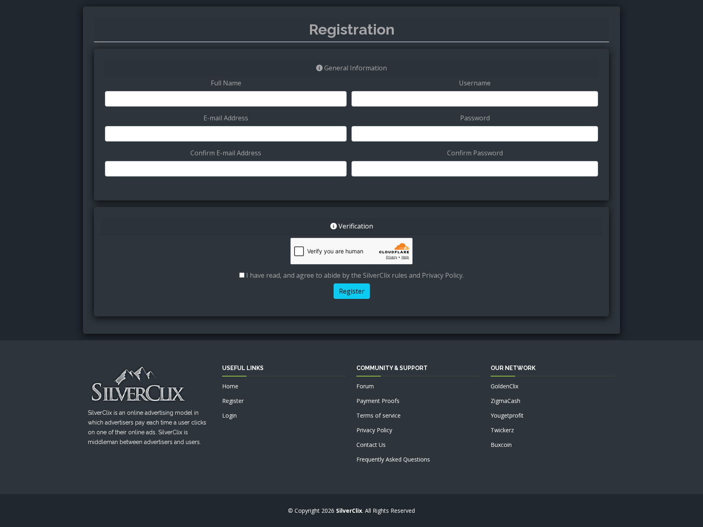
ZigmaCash (505, 401)
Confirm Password (475, 152)
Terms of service (378, 415)
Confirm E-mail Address (225, 152)
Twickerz (502, 430)
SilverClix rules (385, 275)
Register (233, 401)
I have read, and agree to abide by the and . (354, 275)
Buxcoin (501, 445)
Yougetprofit (507, 415)
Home (230, 386)
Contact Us (371, 445)
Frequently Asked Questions (393, 459)
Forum (365, 386)
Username (475, 82)
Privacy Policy (442, 275)
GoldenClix (504, 386)
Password (475, 117)
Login (229, 415)
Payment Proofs (378, 401)
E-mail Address (225, 117)
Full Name (226, 82)
